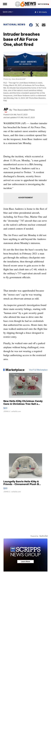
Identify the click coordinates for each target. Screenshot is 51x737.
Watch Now (43, 4)
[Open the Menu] (4, 4)
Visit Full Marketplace (38, 370)
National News (14, 24)
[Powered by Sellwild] (43, 536)
